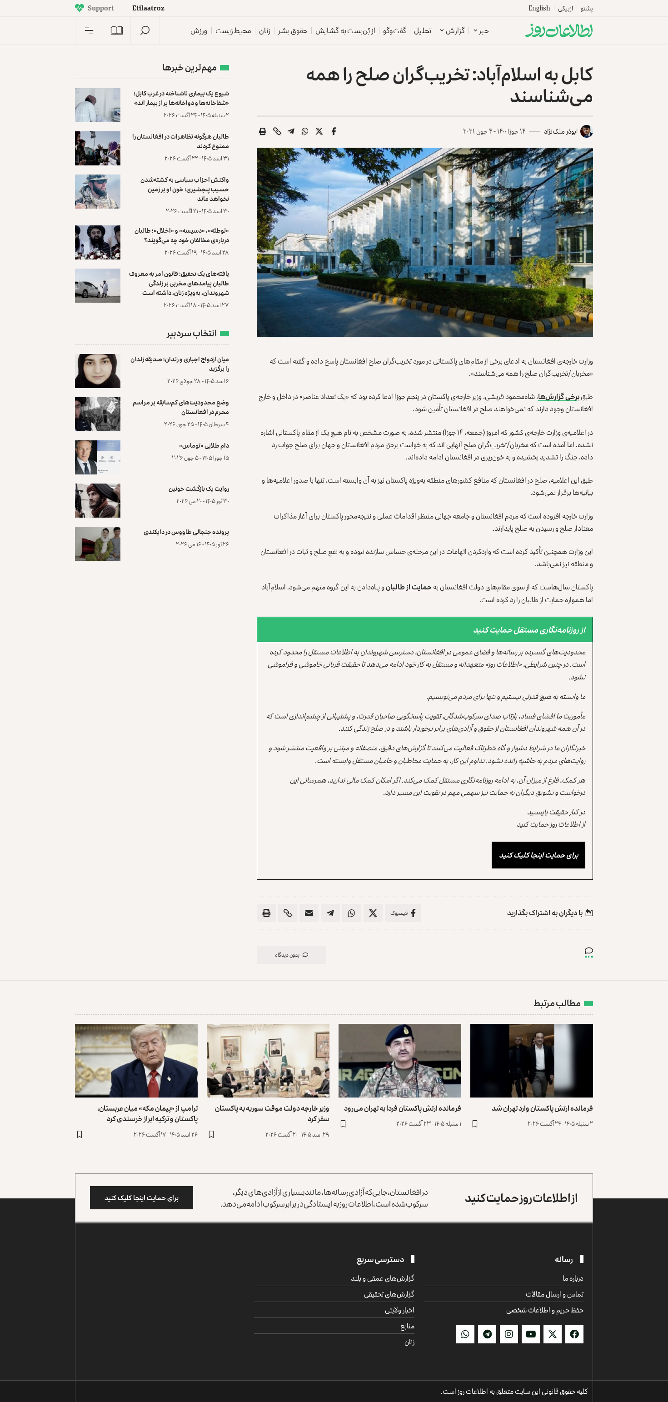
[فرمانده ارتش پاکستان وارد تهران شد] (531, 1061)
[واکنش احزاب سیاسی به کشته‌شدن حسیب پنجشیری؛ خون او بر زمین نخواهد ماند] (97, 192)
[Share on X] (319, 131)
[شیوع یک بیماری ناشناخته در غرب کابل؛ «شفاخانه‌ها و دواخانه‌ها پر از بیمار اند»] (97, 105)
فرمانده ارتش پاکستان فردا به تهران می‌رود (402, 1108)
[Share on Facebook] (333, 131)
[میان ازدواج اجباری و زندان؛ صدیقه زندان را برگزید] (97, 371)
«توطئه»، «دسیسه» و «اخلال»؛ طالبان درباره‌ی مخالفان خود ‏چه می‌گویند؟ (182, 235)
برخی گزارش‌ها (558, 396)
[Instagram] (509, 1334)
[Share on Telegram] (291, 131)
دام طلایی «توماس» (204, 445)
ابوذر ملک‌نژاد (561, 131)
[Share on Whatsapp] (305, 131)
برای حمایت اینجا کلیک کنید (538, 855)
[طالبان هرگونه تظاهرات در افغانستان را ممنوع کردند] (97, 148)
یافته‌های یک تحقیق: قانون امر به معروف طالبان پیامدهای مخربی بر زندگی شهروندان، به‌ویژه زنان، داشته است (179, 283)
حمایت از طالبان (409, 587)
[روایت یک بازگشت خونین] (97, 501)
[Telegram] (487, 1334)
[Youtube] (531, 1334)
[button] (145, 30)
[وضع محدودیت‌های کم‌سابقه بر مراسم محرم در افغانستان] (97, 414)
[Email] (309, 913)
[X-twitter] (552, 1334)
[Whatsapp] (465, 1334)
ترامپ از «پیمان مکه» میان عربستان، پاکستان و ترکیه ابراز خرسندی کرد (147, 1113)
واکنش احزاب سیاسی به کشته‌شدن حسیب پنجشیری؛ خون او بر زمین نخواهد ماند (184, 189)
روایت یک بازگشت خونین (199, 488)
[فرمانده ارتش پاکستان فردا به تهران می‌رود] (400, 1061)
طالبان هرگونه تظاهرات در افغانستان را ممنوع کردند (180, 141)
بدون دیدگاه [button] (287, 954)
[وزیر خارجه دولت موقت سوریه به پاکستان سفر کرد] (268, 1061)
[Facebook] (574, 1334)
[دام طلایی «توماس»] (97, 457)
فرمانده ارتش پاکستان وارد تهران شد (542, 1108)
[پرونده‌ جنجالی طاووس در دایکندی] (97, 544)
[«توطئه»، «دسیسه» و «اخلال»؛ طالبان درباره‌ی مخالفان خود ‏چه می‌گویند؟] (97, 242)
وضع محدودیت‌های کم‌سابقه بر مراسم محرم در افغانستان (181, 407)
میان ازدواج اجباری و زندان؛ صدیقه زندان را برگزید (179, 363)
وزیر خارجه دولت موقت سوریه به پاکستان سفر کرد (272, 1113)
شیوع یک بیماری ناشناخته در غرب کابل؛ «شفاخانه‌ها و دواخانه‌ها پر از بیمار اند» (181, 98)
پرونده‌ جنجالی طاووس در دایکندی (186, 531)
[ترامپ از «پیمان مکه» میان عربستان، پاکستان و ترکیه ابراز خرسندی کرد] (136, 1061)
